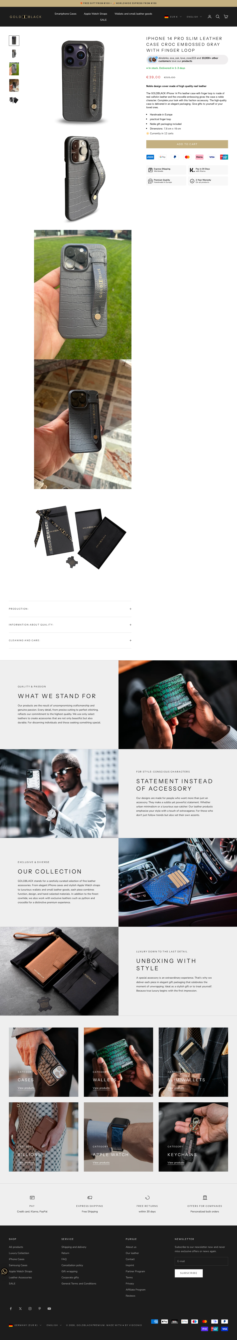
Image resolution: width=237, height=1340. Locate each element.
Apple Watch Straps (95, 13)
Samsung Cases (18, 1265)
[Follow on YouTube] (49, 1308)
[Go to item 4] (14, 85)
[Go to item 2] (14, 54)
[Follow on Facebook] (11, 1308)
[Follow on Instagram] (30, 1308)
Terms (129, 1277)
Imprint (130, 1265)
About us (131, 1247)
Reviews (130, 1296)
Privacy (130, 1283)
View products (26, 1088)
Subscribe (188, 1273)
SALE (103, 19)
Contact (130, 1259)
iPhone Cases (16, 1259)
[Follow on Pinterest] (39, 1308)
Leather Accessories (20, 1277)
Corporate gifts (70, 1277)
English (192, 16)
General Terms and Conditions (78, 1283)
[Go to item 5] (14, 100)
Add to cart (187, 144)
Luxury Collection (19, 1253)
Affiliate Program (136, 1289)
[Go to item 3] (14, 69)
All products (16, 1247)
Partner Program (135, 1271)
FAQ (64, 1259)
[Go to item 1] (14, 40)
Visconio (135, 1325)
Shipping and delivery (73, 1247)
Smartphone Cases (65, 13)
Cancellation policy (72, 1265)
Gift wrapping (69, 1271)
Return (65, 1253)
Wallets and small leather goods (133, 13)
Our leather (132, 1253)
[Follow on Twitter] (20, 1308)
